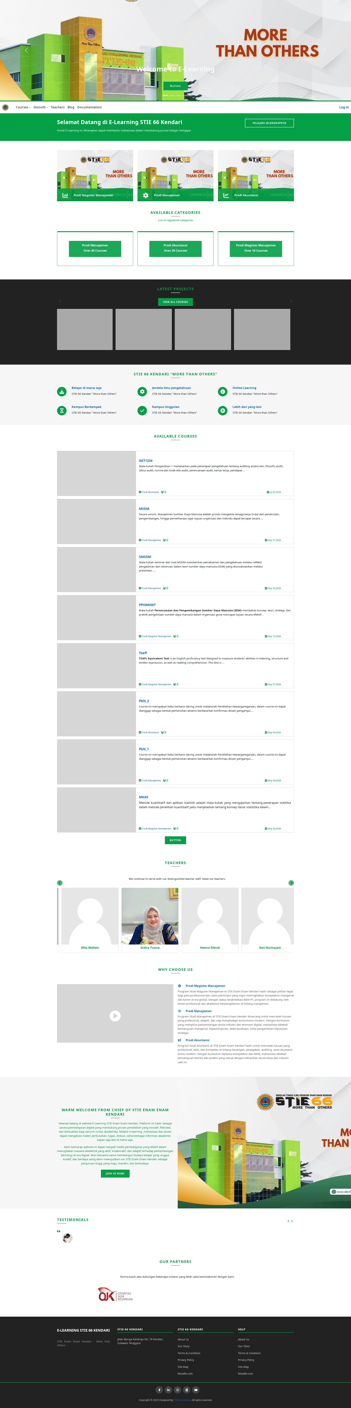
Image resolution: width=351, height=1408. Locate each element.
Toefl (143, 653)
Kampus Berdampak (86, 407)
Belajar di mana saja (87, 388)
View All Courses (175, 302)
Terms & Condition (189, 1353)
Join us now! (115, 1173)
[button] (60, 301)
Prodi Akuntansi (150, 492)
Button (175, 86)
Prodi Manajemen (151, 540)
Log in (344, 107)
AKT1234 (145, 460)
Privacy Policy (186, 1360)
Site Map (183, 1367)
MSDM (144, 508)
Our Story (183, 1346)
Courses (22, 107)
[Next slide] (291, 883)
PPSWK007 (147, 605)
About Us (183, 1339)
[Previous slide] (60, 883)
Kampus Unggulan (166, 407)
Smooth (39, 107)
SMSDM (145, 557)
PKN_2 (144, 701)
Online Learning (244, 388)
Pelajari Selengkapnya (269, 123)
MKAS (143, 797)
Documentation (89, 107)
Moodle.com (185, 1373)
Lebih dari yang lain (247, 407)
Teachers (58, 107)
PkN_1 (144, 749)
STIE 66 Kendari (182, 1400)
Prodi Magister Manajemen (156, 636)
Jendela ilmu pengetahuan (171, 388)
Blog (70, 107)
